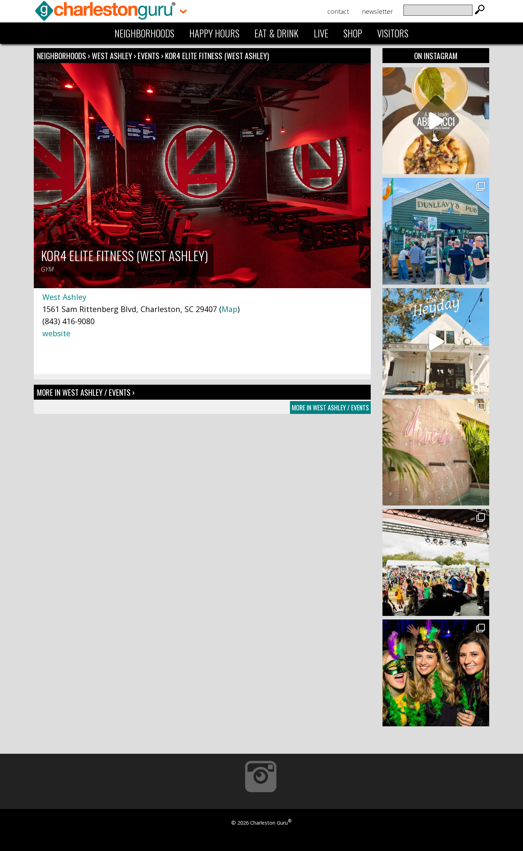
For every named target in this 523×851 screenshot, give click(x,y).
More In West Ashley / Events (330, 407)
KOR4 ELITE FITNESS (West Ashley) (217, 55)
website (56, 333)
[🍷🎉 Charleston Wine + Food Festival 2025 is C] (435, 562)
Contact (338, 11)
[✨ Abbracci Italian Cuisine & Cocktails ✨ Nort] (435, 120)
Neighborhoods (144, 33)
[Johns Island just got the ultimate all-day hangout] (435, 341)
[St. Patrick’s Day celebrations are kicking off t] (435, 231)
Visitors (392, 33)
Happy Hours (214, 33)
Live (321, 33)
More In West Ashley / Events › (85, 392)
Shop (352, 33)
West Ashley (113, 55)
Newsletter (377, 11)
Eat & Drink (276, 33)
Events (148, 55)
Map (229, 309)
